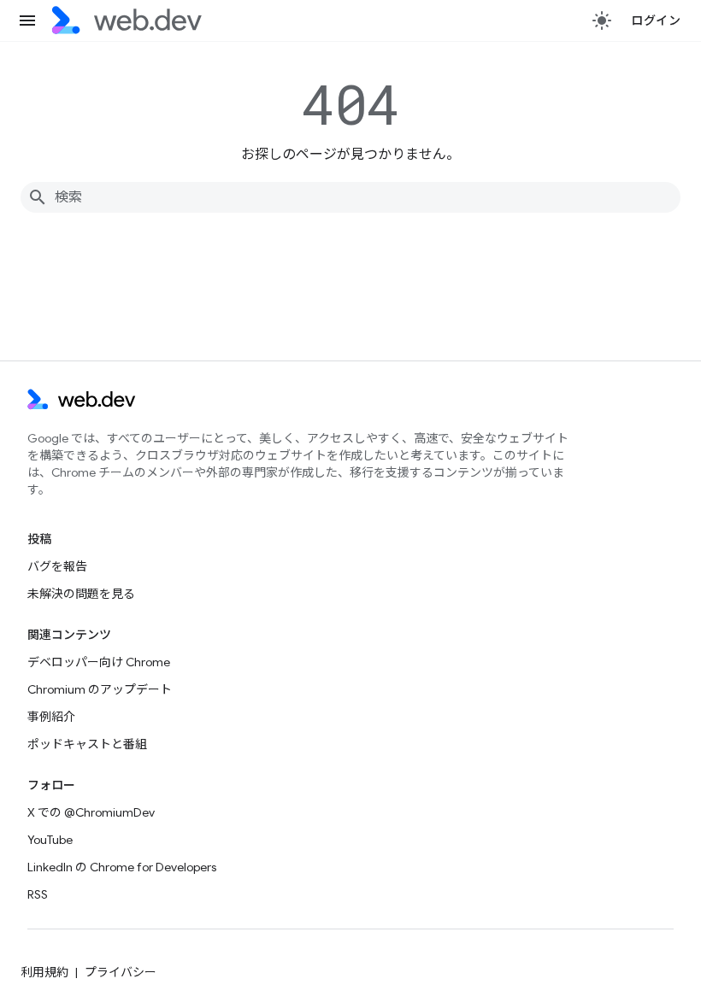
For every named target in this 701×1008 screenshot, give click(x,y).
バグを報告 (57, 566)
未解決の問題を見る (81, 593)
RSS (37, 894)
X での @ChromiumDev (91, 812)
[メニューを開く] (27, 20)
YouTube (50, 839)
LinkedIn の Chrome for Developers (121, 867)
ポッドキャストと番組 (87, 744)
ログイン (655, 20)
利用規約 (44, 972)
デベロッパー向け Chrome (98, 662)
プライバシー (120, 972)
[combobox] (350, 197)
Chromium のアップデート (99, 689)
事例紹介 (51, 716)
